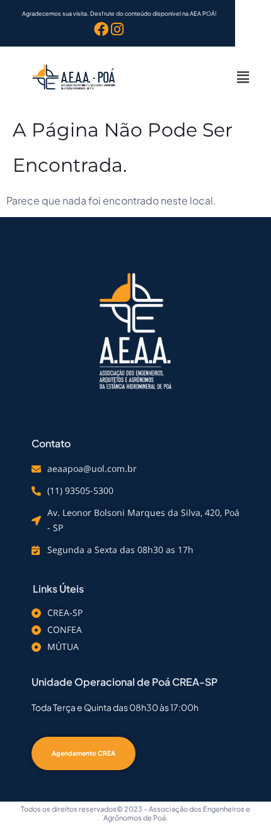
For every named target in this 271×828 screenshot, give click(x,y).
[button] (242, 77)
